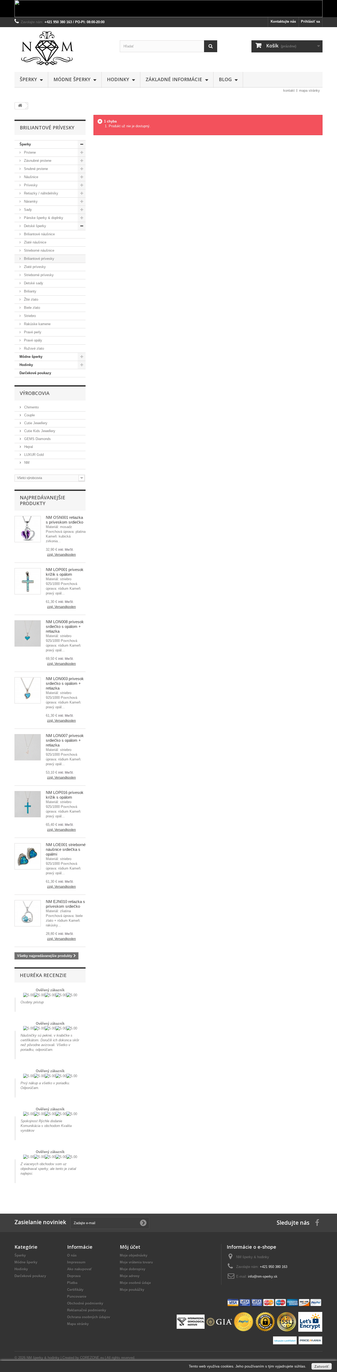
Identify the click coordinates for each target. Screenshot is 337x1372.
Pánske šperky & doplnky (43, 218)
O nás (72, 1255)
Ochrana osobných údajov (88, 1317)
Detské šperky (34, 226)
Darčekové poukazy (35, 373)
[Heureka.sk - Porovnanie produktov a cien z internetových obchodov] (285, 1340)
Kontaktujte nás (283, 21)
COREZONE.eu (92, 1358)
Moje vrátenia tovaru (136, 1262)
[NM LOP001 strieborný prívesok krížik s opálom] (27, 581)
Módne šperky (71, 79)
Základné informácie (174, 79)
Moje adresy (130, 1276)
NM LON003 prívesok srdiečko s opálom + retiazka (65, 683)
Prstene (29, 152)
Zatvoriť (321, 1366)
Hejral (28, 447)
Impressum (76, 1262)
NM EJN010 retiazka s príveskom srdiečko (65, 904)
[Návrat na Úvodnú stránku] (20, 105)
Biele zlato (31, 308)
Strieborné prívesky (38, 275)
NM (26, 463)
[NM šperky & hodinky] (63, 48)
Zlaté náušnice (34, 242)
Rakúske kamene (37, 324)
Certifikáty (75, 1290)
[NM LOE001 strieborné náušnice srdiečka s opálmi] (27, 856)
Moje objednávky (133, 1255)
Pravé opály (32, 340)
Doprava (74, 1276)
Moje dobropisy (132, 1269)
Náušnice (30, 177)
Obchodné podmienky (85, 1303)
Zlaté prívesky (34, 267)
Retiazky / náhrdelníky (40, 193)
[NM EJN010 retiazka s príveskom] (27, 913)
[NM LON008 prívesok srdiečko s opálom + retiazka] (27, 633)
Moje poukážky (132, 1290)
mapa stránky (309, 90)
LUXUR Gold (33, 455)
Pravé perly (32, 332)
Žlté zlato (30, 299)
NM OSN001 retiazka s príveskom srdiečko (64, 519)
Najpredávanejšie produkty (42, 500)
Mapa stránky (78, 1324)
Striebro (29, 316)
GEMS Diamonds (37, 439)
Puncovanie (76, 1296)
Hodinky (118, 79)
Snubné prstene (35, 169)
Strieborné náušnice (38, 250)
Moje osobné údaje (135, 1283)
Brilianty (29, 291)
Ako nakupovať (79, 1269)
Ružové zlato (33, 348)
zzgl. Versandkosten (61, 554)
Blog (225, 79)
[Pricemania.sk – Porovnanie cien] (310, 1340)
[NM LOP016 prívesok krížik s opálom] (27, 804)
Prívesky (30, 185)
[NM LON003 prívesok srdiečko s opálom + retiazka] (27, 690)
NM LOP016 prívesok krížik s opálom (64, 794)
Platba (72, 1283)
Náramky (30, 201)
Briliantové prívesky (38, 259)
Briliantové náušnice (39, 234)
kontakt (289, 90)
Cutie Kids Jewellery (39, 431)
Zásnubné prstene (37, 161)
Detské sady (33, 283)
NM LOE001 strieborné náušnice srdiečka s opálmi (66, 849)
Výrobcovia (34, 393)
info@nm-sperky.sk (262, 1276)
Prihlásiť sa (310, 21)
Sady (27, 210)
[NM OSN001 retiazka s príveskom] (27, 529)
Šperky (28, 79)
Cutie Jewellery (35, 423)
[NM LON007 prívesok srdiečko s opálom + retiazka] (27, 747)
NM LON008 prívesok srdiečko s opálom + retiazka (65, 626)
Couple (29, 415)
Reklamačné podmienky (86, 1310)
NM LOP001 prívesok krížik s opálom (64, 572)
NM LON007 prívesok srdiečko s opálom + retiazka (65, 740)
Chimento (31, 407)
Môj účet (130, 1247)
